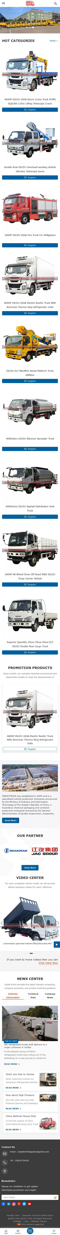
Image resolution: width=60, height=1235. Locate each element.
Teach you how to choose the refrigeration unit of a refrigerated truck (20, 1074)
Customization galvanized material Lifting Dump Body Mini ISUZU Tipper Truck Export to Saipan (27, 944)
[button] (27, 27)
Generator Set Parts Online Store (37, 1215)
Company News (50, 996)
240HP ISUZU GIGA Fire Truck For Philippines (30, 235)
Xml (26, 1221)
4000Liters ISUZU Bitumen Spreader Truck (30, 438)
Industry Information (13, 996)
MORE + (54, 41)
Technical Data (33, 996)
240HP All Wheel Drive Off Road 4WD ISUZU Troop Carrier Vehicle (30, 576)
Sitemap (17, 1221)
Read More (10, 820)
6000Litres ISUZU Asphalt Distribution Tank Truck (30, 508)
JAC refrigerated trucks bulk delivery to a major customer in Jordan (25, 1045)
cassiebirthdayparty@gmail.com (33, 1152)
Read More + (12, 1064)
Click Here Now (48, 962)
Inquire (32, 109)
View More (30, 868)
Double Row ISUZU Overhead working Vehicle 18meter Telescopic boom (30, 169)
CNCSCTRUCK (22, 1160)
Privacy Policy (39, 1221)
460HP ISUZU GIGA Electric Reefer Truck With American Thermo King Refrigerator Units (30, 305)
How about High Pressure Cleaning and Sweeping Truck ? (20, 1095)
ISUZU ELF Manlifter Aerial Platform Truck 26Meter (30, 373)
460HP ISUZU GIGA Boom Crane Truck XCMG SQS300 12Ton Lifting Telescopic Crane (30, 101)
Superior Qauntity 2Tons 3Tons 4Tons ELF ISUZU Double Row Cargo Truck (30, 644)
